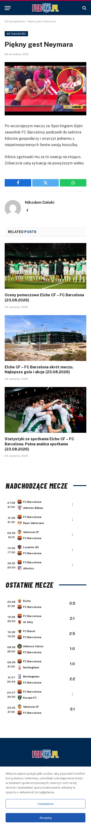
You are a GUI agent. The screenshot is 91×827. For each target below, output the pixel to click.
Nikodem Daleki (39, 202)
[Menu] (8, 8)
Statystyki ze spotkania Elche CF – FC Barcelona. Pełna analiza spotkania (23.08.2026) (39, 444)
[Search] (83, 8)
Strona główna (15, 21)
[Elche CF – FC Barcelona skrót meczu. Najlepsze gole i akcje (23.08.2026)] (45, 338)
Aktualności (16, 33)
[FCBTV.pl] (45, 8)
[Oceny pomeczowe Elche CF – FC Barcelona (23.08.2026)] (45, 266)
